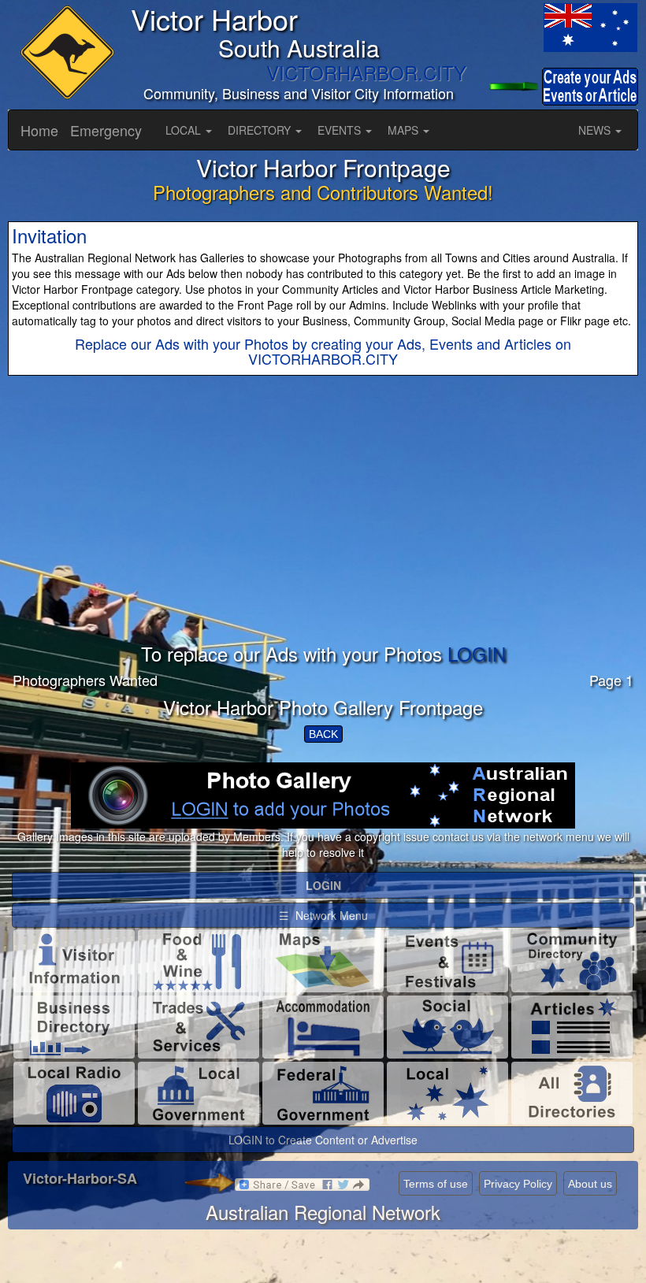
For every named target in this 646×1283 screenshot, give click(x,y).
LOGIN (476, 653)
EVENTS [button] (340, 130)
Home (39, 130)
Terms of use (435, 1183)
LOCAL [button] (184, 130)
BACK (323, 734)
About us (590, 1183)
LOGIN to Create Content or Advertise (323, 1140)
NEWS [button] (596, 130)
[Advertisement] (323, 533)
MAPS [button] (404, 130)
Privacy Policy (518, 1183)
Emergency (106, 130)
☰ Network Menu (323, 915)
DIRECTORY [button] (261, 130)
